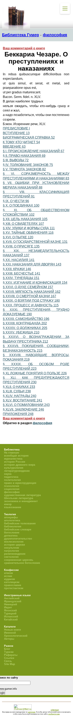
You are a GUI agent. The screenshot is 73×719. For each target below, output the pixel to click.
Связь (8, 661)
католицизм (11, 582)
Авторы (9, 638)
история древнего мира (19, 464)
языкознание (12, 507)
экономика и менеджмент (21, 501)
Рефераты (10, 654)
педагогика (11, 476)
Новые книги (12, 629)
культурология (13, 467)
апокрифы (11, 517)
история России (14, 461)
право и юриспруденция (20, 482)
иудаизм (9, 579)
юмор (8, 504)
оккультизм (11, 547)
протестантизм (13, 588)
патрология (11, 550)
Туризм (9, 651)
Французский (12, 601)
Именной (10, 632)
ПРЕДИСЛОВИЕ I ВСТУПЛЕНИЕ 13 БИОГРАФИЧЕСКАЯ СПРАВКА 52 (29, 133)
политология (12, 479)
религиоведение (14, 553)
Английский (11, 598)
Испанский (11, 616)
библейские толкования (20, 523)
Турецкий (10, 613)
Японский (10, 610)
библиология (12, 526)
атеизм (8, 573)
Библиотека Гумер (20, 35)
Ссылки (9, 658)
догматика (10, 535)
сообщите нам (54, 714)
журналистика (13, 458)
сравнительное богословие (22, 562)
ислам (8, 576)
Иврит (8, 607)
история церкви (14, 544)
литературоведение (17, 470)
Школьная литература (18, 498)
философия (55, 35)
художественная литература (22, 495)
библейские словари (17, 529)
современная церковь (18, 559)
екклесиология (14, 541)
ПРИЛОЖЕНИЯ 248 (18, 414)
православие (12, 585)
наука (7, 473)
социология (11, 489)
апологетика (12, 520)
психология (11, 485)
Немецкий (10, 604)
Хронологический (15, 635)
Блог (7, 648)
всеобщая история (16, 455)
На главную (11, 452)
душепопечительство (18, 538)
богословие (11, 532)
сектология (11, 556)
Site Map (9, 664)
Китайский (11, 619)
